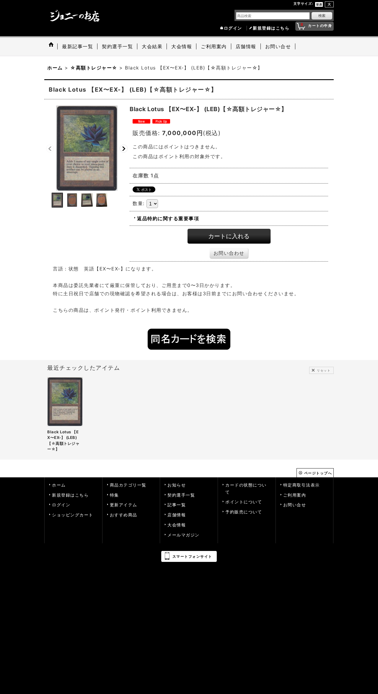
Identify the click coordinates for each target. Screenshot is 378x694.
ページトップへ (318, 473)
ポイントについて (243, 502)
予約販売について (243, 512)
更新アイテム (123, 504)
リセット (323, 370)
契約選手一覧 (181, 495)
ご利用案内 (294, 495)
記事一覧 (176, 504)
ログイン (233, 28)
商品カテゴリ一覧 (128, 485)
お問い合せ (294, 504)
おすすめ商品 (123, 515)
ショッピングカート (72, 515)
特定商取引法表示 (301, 485)
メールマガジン (183, 535)
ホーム (59, 485)
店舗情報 (176, 515)
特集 (114, 495)
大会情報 (176, 525)
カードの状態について (246, 488)
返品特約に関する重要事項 (168, 218)
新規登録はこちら (271, 28)
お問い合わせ (229, 253)
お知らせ (176, 485)
